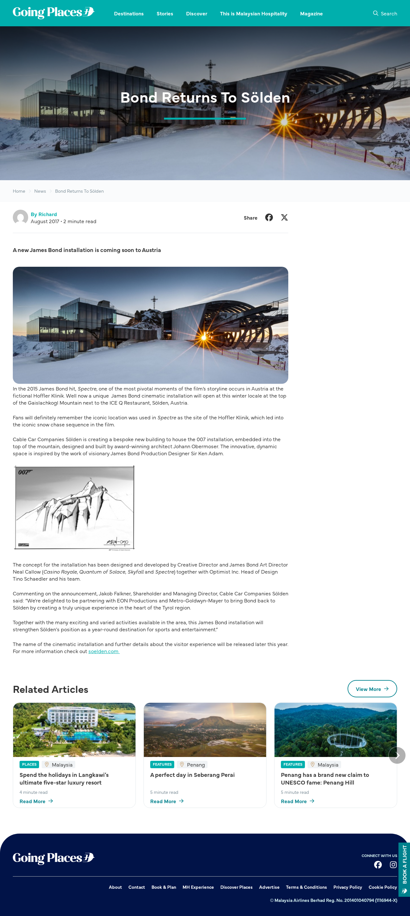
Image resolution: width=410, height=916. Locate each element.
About (115, 886)
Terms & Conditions (306, 886)
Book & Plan (164, 886)
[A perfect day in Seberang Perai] (205, 730)
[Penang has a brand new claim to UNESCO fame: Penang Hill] (336, 730)
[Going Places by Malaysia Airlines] (54, 13)
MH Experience (198, 886)
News (40, 191)
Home (19, 191)
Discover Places (236, 886)
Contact (136, 886)
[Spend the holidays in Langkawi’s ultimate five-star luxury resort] (74, 730)
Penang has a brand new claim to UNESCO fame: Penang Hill (325, 778)
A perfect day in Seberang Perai (192, 774)
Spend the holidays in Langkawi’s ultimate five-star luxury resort (64, 778)
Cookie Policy (383, 886)
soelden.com (104, 650)
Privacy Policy (347, 886)
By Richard (44, 213)
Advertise (269, 886)
